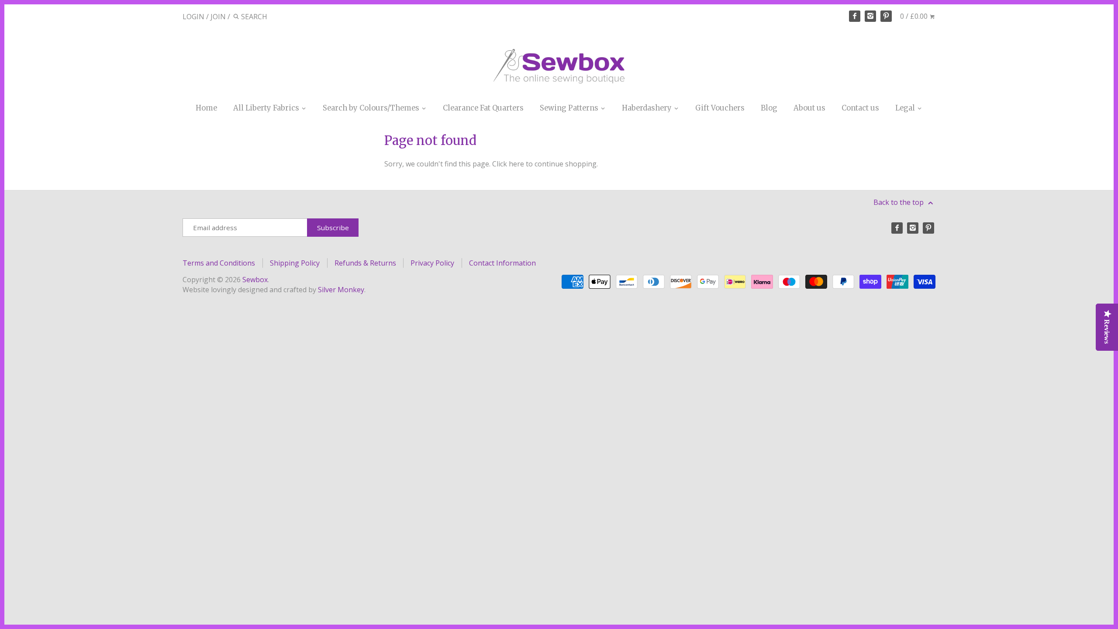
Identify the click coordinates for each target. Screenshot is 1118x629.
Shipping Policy (295, 263)
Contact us (860, 108)
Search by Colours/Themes (372, 108)
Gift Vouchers (720, 108)
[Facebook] (854, 16)
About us (809, 108)
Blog (769, 108)
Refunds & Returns (365, 263)
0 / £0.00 (914, 16)
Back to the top (899, 202)
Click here (508, 164)
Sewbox (255, 279)
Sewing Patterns (570, 108)
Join (218, 16)
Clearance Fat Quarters (483, 108)
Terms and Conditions (219, 263)
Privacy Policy (432, 263)
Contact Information (502, 263)
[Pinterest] (886, 16)
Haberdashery (647, 108)
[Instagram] (870, 16)
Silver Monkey (341, 289)
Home (206, 108)
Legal (906, 108)
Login (193, 16)
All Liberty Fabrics (267, 108)
